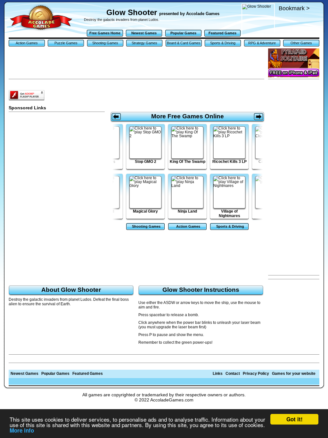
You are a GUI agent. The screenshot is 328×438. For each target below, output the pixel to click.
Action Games (27, 43)
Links (218, 373)
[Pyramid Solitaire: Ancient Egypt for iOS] (293, 62)
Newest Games (144, 33)
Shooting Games (105, 43)
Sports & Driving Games (222, 43)
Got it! (294, 419)
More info (22, 430)
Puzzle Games (66, 43)
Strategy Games (144, 43)
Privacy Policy (256, 373)
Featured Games (222, 33)
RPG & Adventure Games (262, 43)
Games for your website (294, 373)
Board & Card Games (184, 43)
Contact (233, 373)
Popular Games (183, 33)
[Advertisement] (293, 177)
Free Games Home (104, 33)
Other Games (301, 43)
